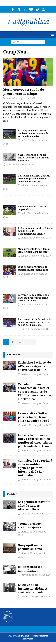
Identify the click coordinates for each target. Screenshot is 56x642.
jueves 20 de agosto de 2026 (36, 575)
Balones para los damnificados (30, 568)
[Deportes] (9, 134)
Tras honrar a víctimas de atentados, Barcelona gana (33, 268)
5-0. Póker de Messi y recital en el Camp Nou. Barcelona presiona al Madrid (34, 178)
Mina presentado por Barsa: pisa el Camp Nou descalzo (34, 250)
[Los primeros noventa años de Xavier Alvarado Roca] (9, 504)
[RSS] (43, 9)
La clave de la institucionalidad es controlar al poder (33, 588)
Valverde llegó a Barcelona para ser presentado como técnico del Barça (33, 297)
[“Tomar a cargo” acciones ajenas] (9, 526)
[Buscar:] (28, 41)
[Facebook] (13, 9)
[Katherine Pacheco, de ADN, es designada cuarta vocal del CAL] (9, 365)
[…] (10, 121)
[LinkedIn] (25, 9)
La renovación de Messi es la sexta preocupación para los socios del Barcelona (34, 322)
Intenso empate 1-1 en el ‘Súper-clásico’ (32, 208)
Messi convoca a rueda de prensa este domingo (23, 91)
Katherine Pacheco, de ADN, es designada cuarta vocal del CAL (34, 366)
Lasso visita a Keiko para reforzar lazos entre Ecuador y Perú (33, 417)
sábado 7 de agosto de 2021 (20, 98)
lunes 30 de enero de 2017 (35, 329)
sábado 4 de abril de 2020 (20, 164)
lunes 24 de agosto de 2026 (35, 513)
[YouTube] (31, 9)
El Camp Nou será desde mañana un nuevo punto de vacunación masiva (33, 133)
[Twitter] (19, 9)
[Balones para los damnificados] (9, 569)
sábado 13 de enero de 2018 (36, 255)
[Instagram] (37, 9)
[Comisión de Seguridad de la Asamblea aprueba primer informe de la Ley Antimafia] (9, 463)
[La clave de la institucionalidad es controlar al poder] (9, 587)
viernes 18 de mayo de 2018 (36, 237)
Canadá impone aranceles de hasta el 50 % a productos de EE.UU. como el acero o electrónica (34, 391)
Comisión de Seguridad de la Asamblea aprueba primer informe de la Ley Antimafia (35, 468)
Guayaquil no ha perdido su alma (30, 547)
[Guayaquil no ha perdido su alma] (9, 548)
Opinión (12, 493)
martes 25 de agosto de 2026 (36, 374)
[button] (51, 34)
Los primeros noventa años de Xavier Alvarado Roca (34, 505)
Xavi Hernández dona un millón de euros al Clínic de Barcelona (33, 157)
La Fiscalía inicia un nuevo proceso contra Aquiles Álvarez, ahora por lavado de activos (35, 440)
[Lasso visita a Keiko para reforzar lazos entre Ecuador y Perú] (9, 416)
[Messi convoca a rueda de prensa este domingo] (28, 72)
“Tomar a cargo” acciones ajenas (30, 525)
